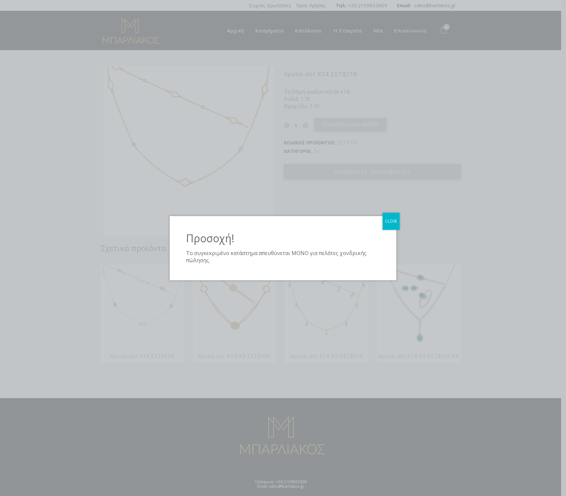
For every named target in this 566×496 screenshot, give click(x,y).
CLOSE (391, 221)
